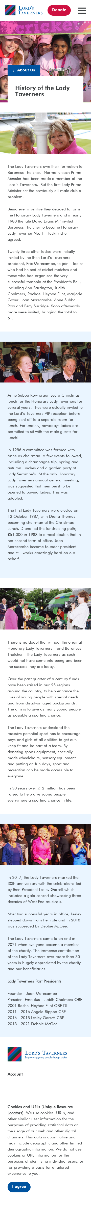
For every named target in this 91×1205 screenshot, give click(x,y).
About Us (26, 70)
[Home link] (23, 10)
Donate (59, 10)
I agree (19, 1187)
